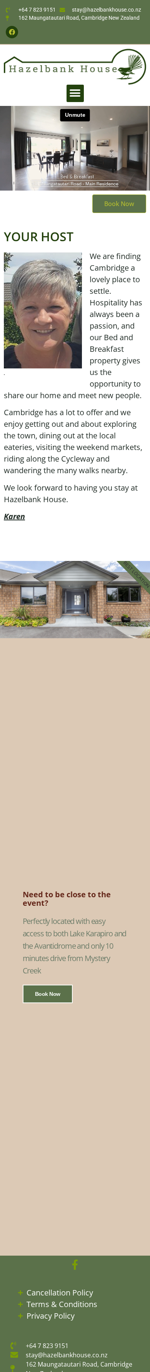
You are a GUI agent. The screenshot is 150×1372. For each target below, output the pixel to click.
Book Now (47, 994)
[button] (75, 93)
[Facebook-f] (75, 1265)
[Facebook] (12, 32)
